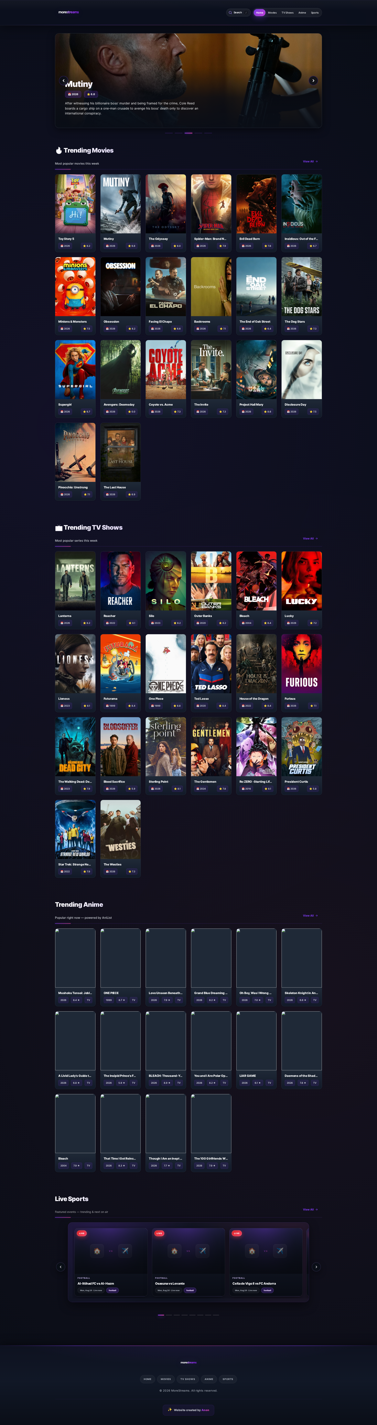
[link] (93, 1262)
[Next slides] (316, 1266)
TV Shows (288, 12)
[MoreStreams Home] (68, 13)
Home (259, 12)
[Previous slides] (60, 1266)
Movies (272, 12)
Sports (315, 12)
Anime (302, 12)
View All (308, 161)
